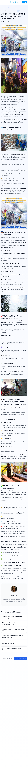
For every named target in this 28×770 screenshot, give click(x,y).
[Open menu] (2, 2)
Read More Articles (19, 658)
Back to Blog (6, 7)
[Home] (14, 2)
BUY (25, 2)
